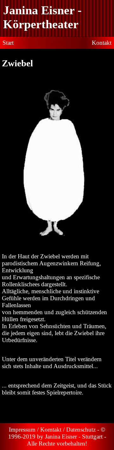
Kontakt (101, 42)
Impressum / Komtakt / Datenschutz (53, 429)
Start (8, 42)
